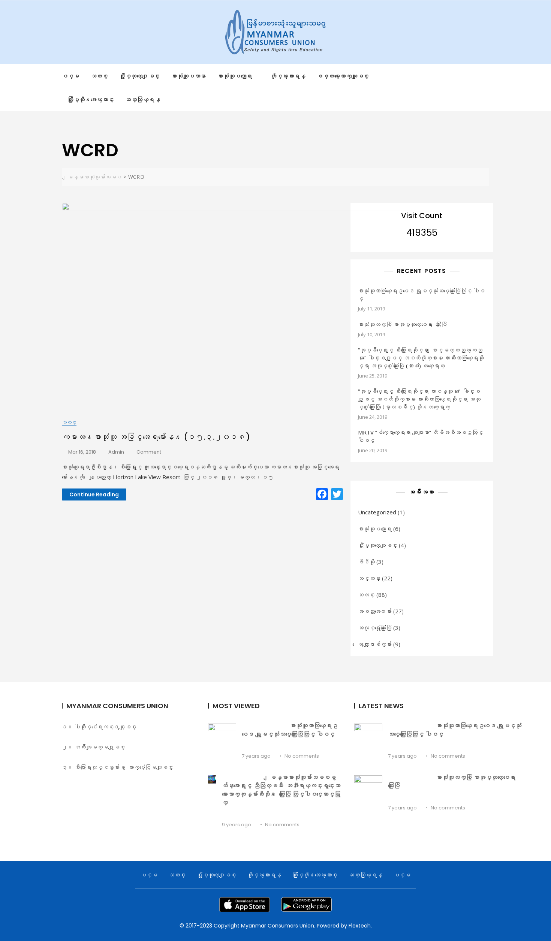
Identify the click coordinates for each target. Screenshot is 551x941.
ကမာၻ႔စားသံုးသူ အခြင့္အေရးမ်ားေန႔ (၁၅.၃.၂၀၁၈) (156, 437)
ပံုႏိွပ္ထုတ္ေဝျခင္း (377, 545)
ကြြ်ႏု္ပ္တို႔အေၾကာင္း (90, 99)
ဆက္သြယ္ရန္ (142, 99)
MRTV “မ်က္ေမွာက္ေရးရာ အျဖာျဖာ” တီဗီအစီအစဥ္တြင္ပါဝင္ (420, 436)
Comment (148, 452)
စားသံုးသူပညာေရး (375, 528)
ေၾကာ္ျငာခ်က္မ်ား (375, 644)
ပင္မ (70, 75)
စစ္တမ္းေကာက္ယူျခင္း (343, 75)
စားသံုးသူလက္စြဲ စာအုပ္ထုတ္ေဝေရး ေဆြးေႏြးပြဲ (453, 781)
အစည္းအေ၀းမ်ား (375, 611)
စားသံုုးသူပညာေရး (234, 75)
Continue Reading (94, 494)
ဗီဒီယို (366, 561)
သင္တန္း (369, 578)
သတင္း (99, 75)
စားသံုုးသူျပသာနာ (188, 75)
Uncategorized (377, 512)
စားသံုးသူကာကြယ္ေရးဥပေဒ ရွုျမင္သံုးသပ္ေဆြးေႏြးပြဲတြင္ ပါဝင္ (421, 294)
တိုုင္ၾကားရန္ (288, 75)
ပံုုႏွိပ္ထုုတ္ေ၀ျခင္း (139, 75)
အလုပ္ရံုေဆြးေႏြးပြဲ (375, 627)
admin (116, 452)
